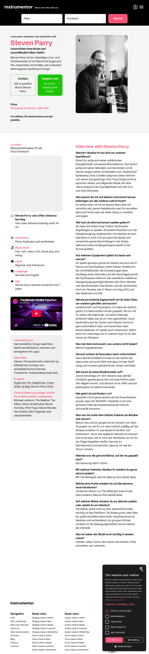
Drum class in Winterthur (77, 650)
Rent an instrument (19, 632)
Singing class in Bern (42, 621)
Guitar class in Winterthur (77, 632)
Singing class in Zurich (42, 618)
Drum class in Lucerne (75, 646)
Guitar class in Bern (74, 621)
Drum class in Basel (74, 643)
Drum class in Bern (74, 639)
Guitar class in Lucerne (76, 628)
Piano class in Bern (41, 639)
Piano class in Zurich (42, 635)
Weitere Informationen (115, 600)
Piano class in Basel (41, 643)
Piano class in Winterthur (44, 650)
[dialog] (124, 608)
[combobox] (141, 568)
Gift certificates (18, 621)
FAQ (12, 618)
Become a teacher (19, 625)
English (112, 652)
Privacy (14, 643)
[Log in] (136, 7)
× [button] (142, 571)
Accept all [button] (114, 640)
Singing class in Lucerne (43, 628)
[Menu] (141, 7)
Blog (12, 639)
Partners (14, 635)
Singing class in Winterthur (45, 632)
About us (14, 628)
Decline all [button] (134, 640)
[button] (124, 604)
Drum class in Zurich (74, 635)
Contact (14, 646)
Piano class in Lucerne (43, 646)
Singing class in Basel (42, 625)
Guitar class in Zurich (75, 618)
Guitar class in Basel (75, 625)
